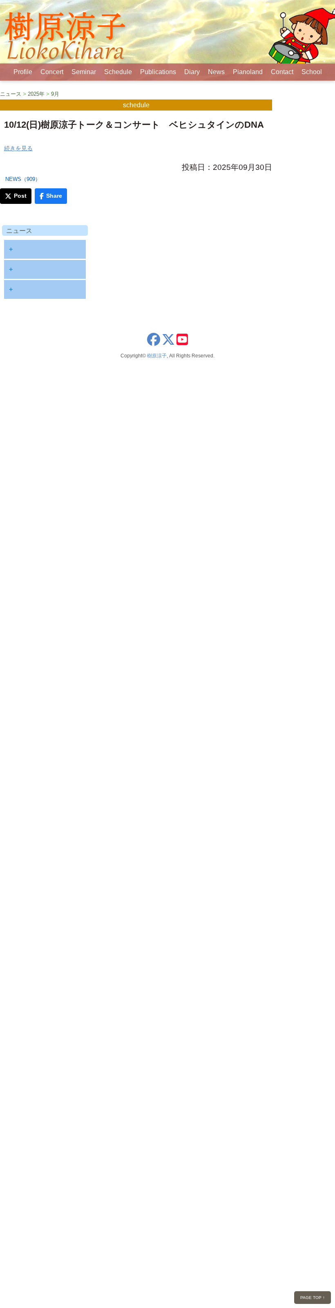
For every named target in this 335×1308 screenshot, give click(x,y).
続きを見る (18, 148)
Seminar (83, 71)
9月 (55, 94)
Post (20, 195)
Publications (158, 71)
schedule (136, 105)
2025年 (36, 94)
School (312, 71)
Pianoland (248, 71)
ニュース (10, 94)
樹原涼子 (157, 356)
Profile (22, 71)
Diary (192, 71)
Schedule (118, 71)
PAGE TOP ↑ (312, 1297)
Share (54, 195)
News (216, 71)
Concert (51, 71)
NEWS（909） (22, 179)
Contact (282, 71)
